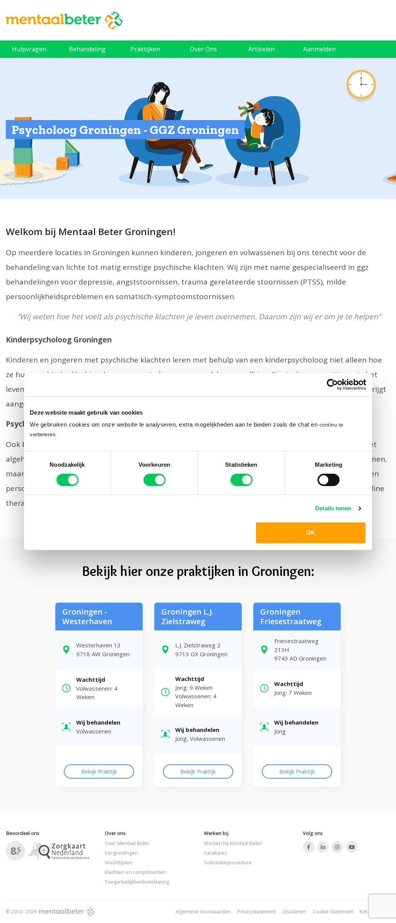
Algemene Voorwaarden (203, 911)
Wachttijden (118, 862)
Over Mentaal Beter (127, 843)
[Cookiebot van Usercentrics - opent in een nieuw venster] (332, 384)
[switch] (154, 480)
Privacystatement (256, 911)
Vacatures (215, 853)
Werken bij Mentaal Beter (233, 843)
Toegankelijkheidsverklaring (137, 882)
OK (310, 532)
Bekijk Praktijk (99, 771)
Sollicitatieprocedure (228, 862)
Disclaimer (294, 911)
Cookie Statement (333, 911)
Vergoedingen (121, 853)
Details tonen (333, 508)
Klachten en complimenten (135, 872)
